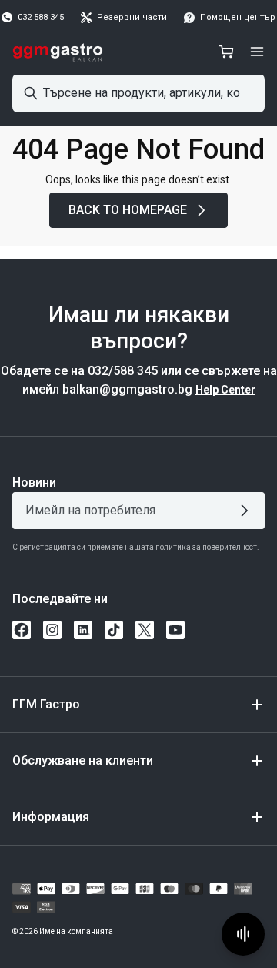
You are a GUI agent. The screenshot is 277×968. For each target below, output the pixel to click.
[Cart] (226, 51)
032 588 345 (41, 17)
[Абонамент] (247, 510)
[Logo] (58, 51)
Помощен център (237, 17)
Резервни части (132, 17)
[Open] (257, 51)
